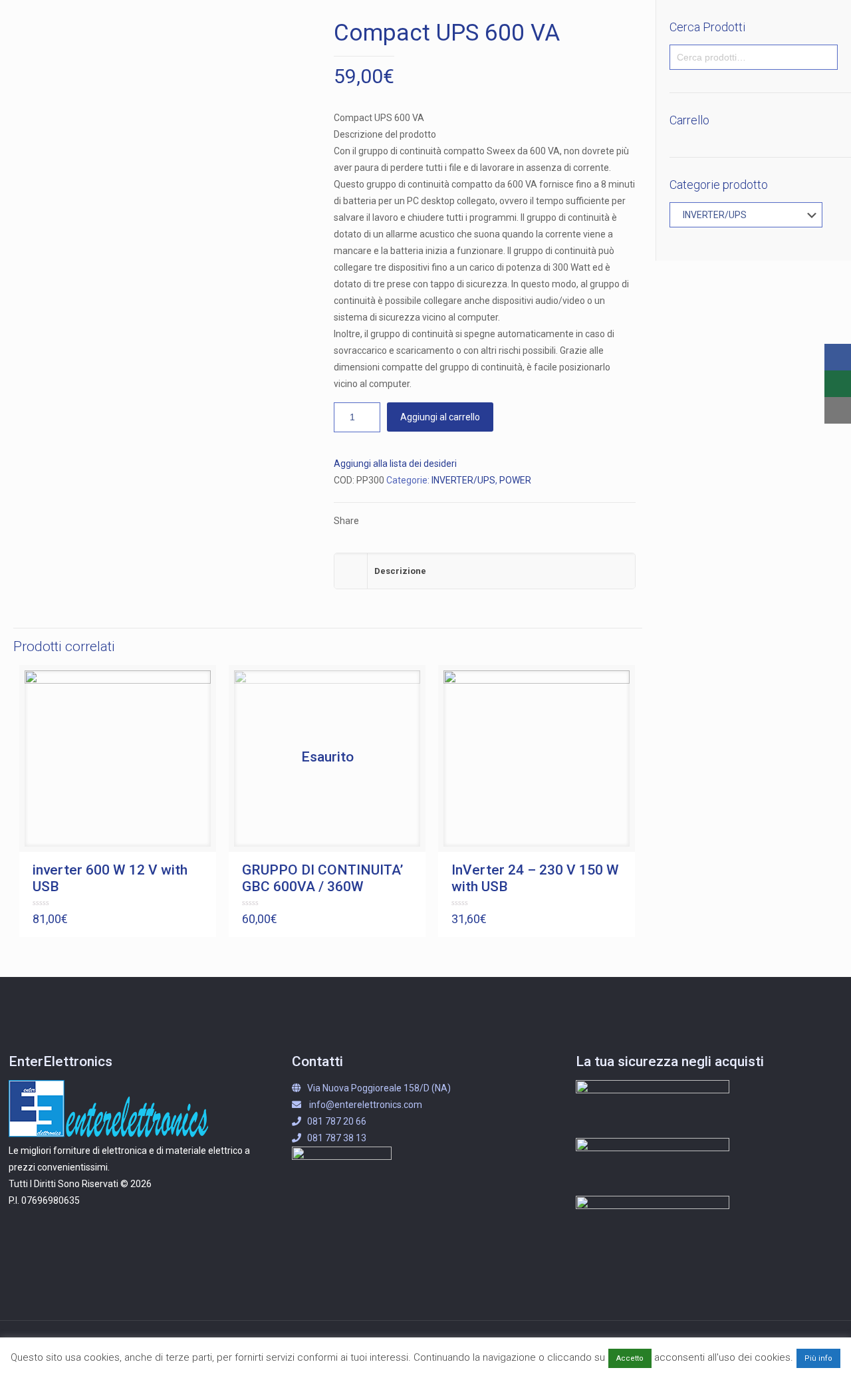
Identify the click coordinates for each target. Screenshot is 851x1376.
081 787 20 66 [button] (336, 1121)
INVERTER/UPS (463, 480)
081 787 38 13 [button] (336, 1138)
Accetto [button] (630, 1358)
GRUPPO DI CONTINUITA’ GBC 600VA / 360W (322, 878)
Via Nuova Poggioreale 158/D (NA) (379, 1088)
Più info (818, 1358)
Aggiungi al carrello (440, 417)
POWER (515, 480)
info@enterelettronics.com (365, 1104)
